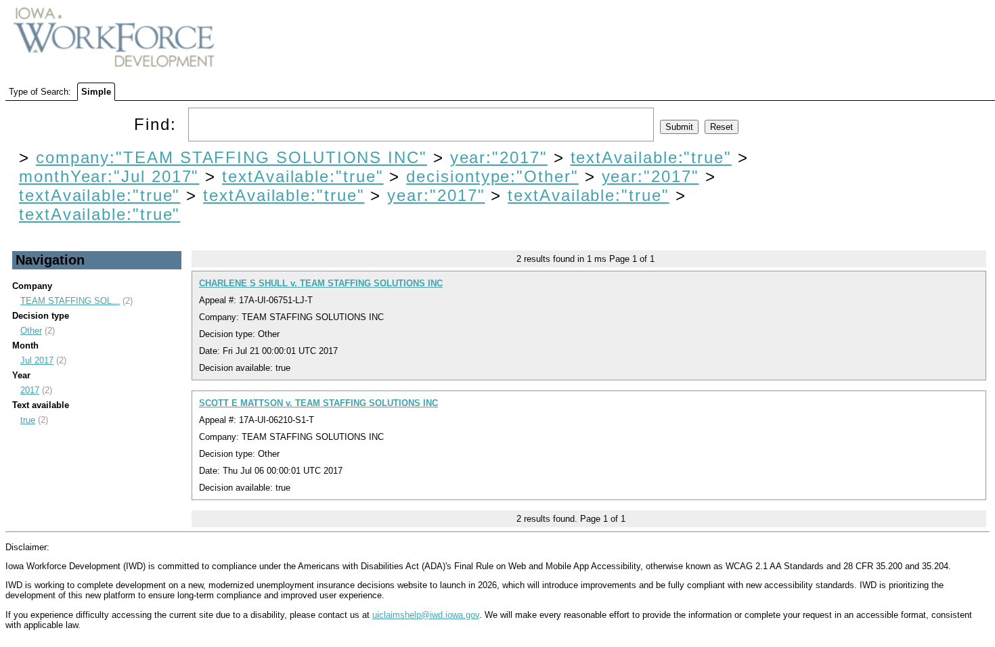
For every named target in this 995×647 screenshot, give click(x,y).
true (27, 420)
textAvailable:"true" (651, 157)
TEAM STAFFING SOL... (70, 301)
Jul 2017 (36, 360)
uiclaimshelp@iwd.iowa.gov (425, 615)
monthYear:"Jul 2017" (109, 176)
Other (31, 331)
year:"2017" (499, 157)
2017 (29, 390)
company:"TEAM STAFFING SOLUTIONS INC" (231, 157)
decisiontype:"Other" (492, 176)
